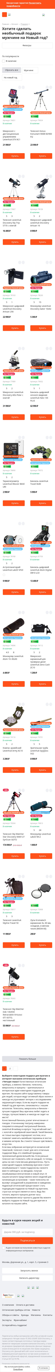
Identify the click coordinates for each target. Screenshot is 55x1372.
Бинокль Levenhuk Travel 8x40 (39, 482)
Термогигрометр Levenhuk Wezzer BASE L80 (14, 484)
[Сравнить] (23, 87)
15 (40, 302)
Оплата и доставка (25, 1304)
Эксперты (7, 1320)
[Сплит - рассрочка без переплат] (7, 116)
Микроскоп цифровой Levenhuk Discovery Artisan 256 (13, 309)
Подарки (24, 24)
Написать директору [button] (29, 1278)
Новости (36, 1310)
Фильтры (27, 45)
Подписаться (27, 1240)
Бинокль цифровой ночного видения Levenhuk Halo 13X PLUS (39, 396)
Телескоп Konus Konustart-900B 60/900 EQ (41, 134)
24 (40, 830)
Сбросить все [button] (11, 70)
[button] (14, 156)
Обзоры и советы (10, 1315)
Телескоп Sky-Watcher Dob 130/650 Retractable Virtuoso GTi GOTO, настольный (13, 1015)
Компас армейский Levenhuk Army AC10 (13, 749)
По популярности (10, 56)
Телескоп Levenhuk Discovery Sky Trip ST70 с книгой (12, 223)
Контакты (47, 1315)
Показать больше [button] (27, 1058)
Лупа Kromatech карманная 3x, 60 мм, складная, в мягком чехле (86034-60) (40, 924)
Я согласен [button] (43, 1368)
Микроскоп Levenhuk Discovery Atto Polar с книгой (13, 395)
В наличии (11, 61)
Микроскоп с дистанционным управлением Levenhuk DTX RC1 (11, 135)
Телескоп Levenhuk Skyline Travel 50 (12, 921)
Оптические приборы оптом (16, 1310)
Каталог (15, 24)
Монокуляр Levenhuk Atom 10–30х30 (13, 657)
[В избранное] (19, 87)
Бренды (25, 1315)
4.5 (7, 652)
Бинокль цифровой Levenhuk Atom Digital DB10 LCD (41, 570)
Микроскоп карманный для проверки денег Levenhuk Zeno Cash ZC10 (40, 662)
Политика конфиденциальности (15, 1364)
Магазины (36, 1315)
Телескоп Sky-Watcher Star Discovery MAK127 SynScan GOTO (14, 837)
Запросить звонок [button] (29, 1270)
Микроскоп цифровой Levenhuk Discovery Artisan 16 (41, 223)
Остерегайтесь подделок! (14, 1325)
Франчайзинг (20, 1320)
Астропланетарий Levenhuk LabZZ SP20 (13, 568)
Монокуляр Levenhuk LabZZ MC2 (40, 835)
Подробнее (18, 1369)
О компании (8, 1304)
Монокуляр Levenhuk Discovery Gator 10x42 (40, 307)
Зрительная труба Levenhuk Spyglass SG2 (39, 751)
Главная (5, 24)
